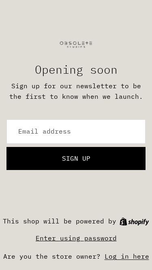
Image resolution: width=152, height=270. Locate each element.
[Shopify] (134, 221)
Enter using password (76, 238)
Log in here (127, 256)
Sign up (76, 158)
